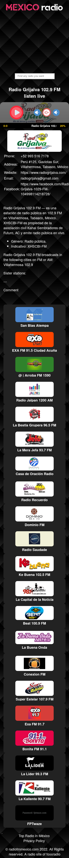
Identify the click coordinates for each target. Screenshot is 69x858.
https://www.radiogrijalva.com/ (43, 172)
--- (5, 281)
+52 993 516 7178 (35, 155)
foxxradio (53, 853)
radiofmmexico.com (24, 849)
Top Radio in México (34, 835)
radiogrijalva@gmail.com (39, 178)
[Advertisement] (34, 42)
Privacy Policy (34, 840)
